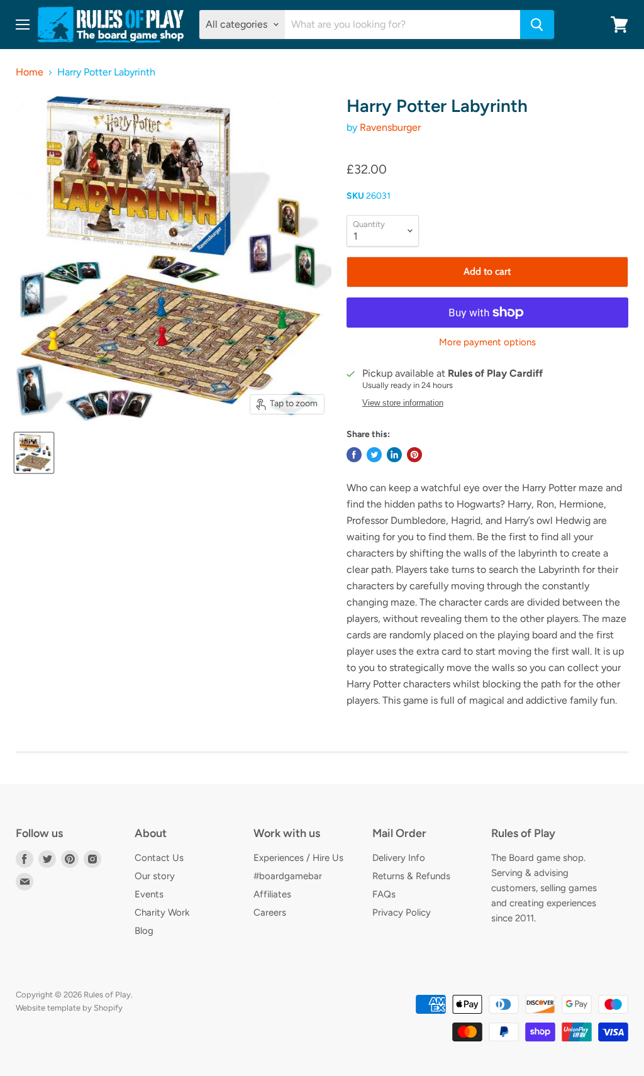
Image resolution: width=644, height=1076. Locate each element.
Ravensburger (390, 127)
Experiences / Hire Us (298, 857)
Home (29, 72)
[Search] (537, 24)
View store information (402, 403)
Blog (144, 930)
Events (149, 894)
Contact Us (159, 857)
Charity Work (162, 912)
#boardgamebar (287, 876)
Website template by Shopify (69, 1007)
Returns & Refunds (411, 876)
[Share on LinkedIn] (394, 454)
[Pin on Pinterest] (414, 454)
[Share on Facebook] (354, 454)
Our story (155, 876)
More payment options (487, 342)
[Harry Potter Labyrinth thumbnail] (33, 453)
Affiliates (272, 894)
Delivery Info (398, 857)
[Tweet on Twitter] (374, 454)
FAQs (384, 894)
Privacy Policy (401, 912)
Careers (269, 912)
